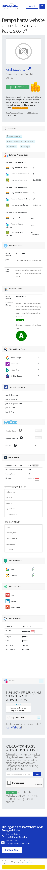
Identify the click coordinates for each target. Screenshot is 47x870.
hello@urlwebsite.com (18, 843)
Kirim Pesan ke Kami (13, 834)
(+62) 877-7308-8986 (16, 836)
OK (23, 867)
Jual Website (13, 727)
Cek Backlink (12, 147)
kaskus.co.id (16, 69)
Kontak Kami (12, 849)
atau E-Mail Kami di (12, 841)
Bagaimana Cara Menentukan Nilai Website (21, 141)
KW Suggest (26, 147)
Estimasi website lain (14, 136)
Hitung (37, 774)
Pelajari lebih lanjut (28, 863)
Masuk (32, 6)
